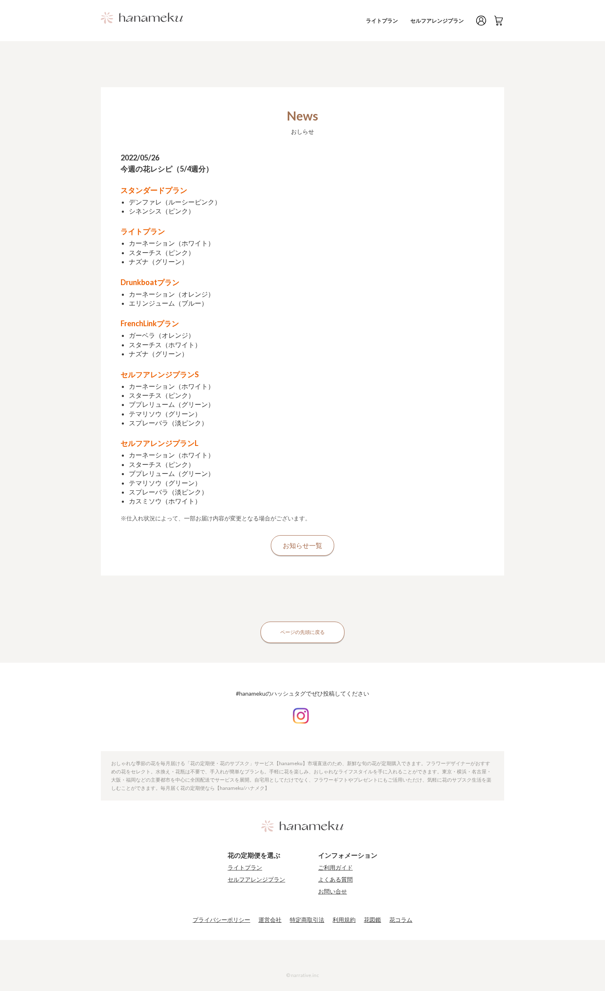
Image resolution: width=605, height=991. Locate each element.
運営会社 (270, 920)
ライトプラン (382, 20)
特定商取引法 (307, 920)
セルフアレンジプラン (437, 20)
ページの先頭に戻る (302, 632)
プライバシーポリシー (221, 920)
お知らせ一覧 (302, 545)
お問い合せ (332, 891)
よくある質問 (335, 879)
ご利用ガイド (335, 867)
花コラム (400, 920)
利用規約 (344, 920)
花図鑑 (372, 920)
